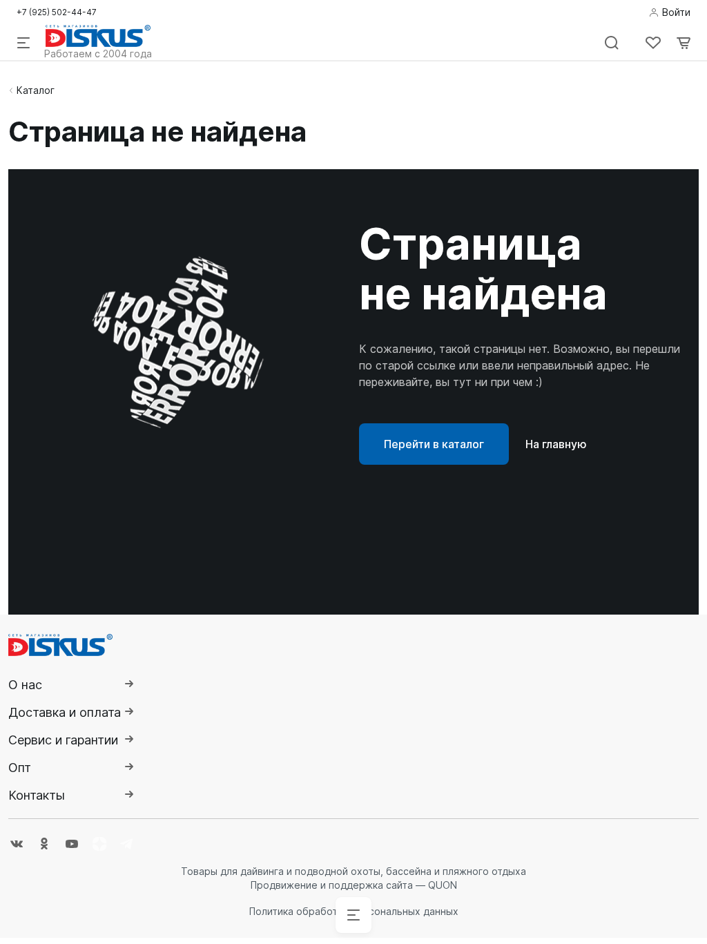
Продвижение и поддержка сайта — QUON (354, 885)
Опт (19, 767)
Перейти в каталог (434, 444)
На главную (556, 444)
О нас (25, 684)
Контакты (36, 795)
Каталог (36, 90)
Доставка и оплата (64, 712)
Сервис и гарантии (63, 740)
